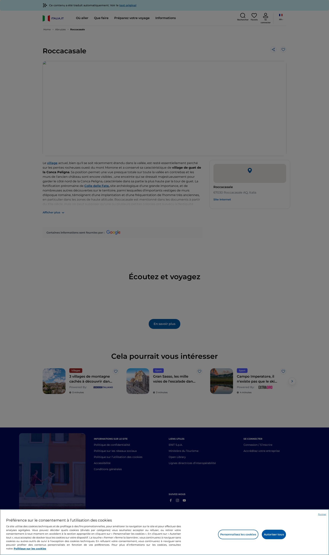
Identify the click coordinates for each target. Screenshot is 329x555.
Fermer (322, 514)
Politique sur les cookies (30, 548)
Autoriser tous (274, 534)
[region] (164, 532)
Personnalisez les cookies (238, 534)
